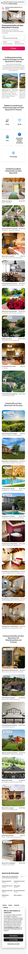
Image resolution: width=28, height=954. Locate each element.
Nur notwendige (13, 940)
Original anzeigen (13, 3)
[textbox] (7, 44)
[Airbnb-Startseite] (3, 8)
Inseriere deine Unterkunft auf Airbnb (13, 8)
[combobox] (13, 38)
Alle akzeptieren (13, 936)
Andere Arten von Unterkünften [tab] (10, 876)
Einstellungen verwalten (13, 944)
